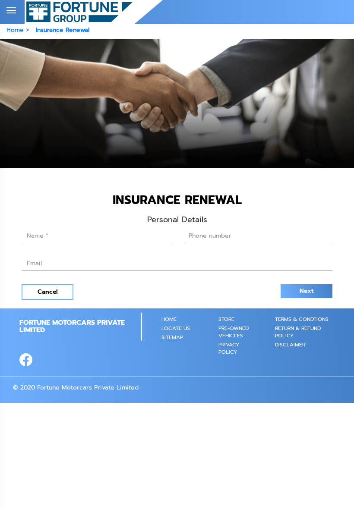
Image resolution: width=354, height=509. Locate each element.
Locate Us (175, 328)
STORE (226, 319)
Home (169, 319)
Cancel (48, 291)
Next (306, 290)
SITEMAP (172, 337)
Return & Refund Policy (298, 331)
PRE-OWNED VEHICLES (233, 331)
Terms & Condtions (302, 319)
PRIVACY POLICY (228, 348)
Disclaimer (290, 345)
